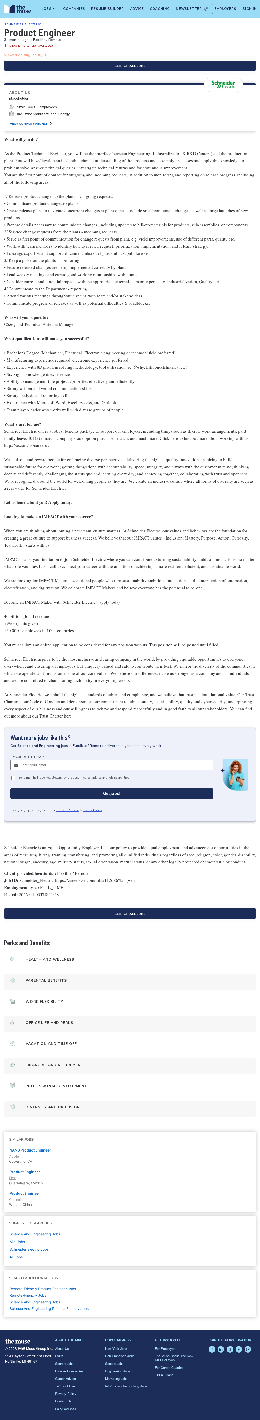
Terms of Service (67, 810)
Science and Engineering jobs (35, 1234)
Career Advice (65, 1378)
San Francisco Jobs (120, 1355)
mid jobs (17, 1241)
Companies (74, 9)
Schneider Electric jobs (29, 1249)
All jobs (16, 1257)
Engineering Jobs (118, 1371)
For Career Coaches (169, 1367)
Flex (12, 1178)
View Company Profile (28, 124)
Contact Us (63, 1401)
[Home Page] (16, 10)
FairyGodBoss (65, 1408)
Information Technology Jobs (126, 1386)
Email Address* (27, 757)
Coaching (160, 9)
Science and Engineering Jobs (35, 1302)
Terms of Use (65, 1386)
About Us (62, 1348)
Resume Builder (107, 9)
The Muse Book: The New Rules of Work (174, 1357)
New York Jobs (116, 1348)
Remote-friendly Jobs (28, 1295)
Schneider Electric (22, 24)
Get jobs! (111, 793)
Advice (137, 9)
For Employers (165, 1348)
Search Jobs (64, 1363)
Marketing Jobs (116, 1378)
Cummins (16, 1199)
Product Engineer (25, 1172)
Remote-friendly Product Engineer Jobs (43, 1289)
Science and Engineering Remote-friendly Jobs (49, 1308)
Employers (225, 9)
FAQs (59, 1355)
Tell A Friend (164, 1374)
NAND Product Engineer (30, 1150)
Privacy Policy (92, 810)
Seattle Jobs (114, 1363)
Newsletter (189, 9)
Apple (14, 1156)
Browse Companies (69, 1371)
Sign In (249, 9)
